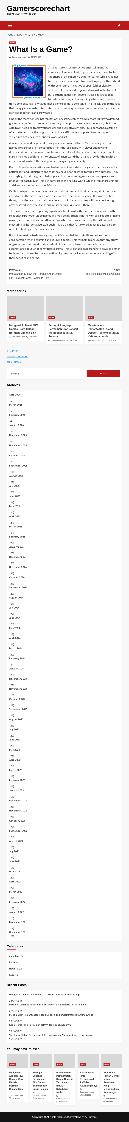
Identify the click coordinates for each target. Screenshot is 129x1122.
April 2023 (15, 759)
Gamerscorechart (38, 8)
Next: (103, 272)
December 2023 (18, 678)
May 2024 (14, 628)
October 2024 (17, 577)
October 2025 (17, 455)
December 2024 (18, 556)
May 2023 (14, 749)
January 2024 (16, 668)
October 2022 (17, 820)
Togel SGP (12, 351)
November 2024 (18, 567)
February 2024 (17, 658)
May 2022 (14, 871)
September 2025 (18, 465)
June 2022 (14, 861)
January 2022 (16, 912)
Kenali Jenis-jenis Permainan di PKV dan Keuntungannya (40, 1024)
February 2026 (17, 414)
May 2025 (14, 506)
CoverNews (74, 1116)
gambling (14, 956)
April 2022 (15, 881)
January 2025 (16, 546)
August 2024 (16, 597)
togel (12, 974)
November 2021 (18, 932)
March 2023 (15, 770)
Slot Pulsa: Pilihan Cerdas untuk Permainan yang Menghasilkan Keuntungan (50, 1035)
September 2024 (18, 587)
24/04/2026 (33, 337)
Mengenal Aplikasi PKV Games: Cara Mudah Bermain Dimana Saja (23, 329)
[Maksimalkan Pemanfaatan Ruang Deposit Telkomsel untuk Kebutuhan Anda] (103, 308)
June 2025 (14, 496)
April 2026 (15, 394)
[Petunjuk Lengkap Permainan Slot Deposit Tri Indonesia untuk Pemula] (64, 308)
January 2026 (16, 425)
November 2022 (18, 810)
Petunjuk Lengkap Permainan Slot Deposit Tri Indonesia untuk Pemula (47, 1004)
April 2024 (15, 638)
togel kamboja (14, 361)
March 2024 (15, 648)
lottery (13, 962)
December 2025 (18, 435)
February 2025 (17, 536)
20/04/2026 (112, 340)
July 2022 (14, 851)
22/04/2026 (72, 340)
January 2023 (16, 790)
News (12, 43)
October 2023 (17, 699)
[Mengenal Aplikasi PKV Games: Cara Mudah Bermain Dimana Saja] (25, 308)
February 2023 (17, 780)
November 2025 (18, 445)
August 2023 (16, 719)
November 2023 (18, 688)
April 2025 (15, 516)
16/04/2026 (110, 1102)
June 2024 (14, 617)
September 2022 (18, 830)
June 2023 (14, 739)
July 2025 (14, 485)
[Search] (119, 25)
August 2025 (16, 475)
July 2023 (14, 729)
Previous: (35, 274)
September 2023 (18, 709)
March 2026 (15, 404)
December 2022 (18, 800)
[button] (10, 25)
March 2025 (15, 526)
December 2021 (18, 922)
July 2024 (14, 607)
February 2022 (17, 902)
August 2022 (16, 841)
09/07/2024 (36, 57)
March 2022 (15, 891)
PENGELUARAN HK (17, 356)
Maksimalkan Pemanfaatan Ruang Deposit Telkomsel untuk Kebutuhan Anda (51, 1014)
